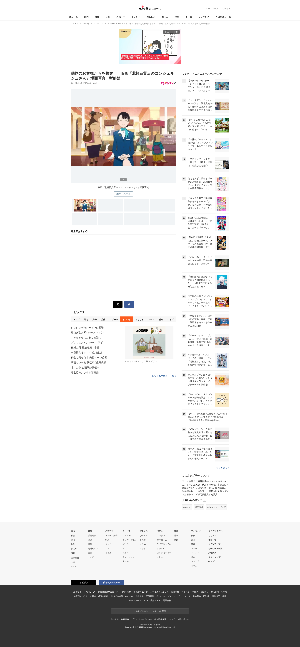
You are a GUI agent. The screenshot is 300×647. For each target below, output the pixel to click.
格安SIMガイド (80, 596)
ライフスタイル (164, 544)
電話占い (205, 592)
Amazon (187, 507)
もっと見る (221, 467)
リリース (212, 535)
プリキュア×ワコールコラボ (87, 342)
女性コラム (162, 540)
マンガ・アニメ (129, 540)
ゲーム (125, 544)
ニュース (73, 16)
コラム (165, 16)
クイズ (188, 16)
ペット (143, 548)
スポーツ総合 (111, 535)
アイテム (185, 592)
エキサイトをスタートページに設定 (150, 611)
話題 (176, 540)
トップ (76, 319)
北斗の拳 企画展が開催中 (85, 367)
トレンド (136, 16)
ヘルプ (211, 561)
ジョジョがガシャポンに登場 (87, 327)
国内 (86, 16)
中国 (73, 562)
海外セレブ (93, 548)
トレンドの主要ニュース (162, 376)
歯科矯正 (216, 596)
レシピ (177, 596)
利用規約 (125, 619)
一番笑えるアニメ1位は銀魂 (86, 352)
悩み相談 (139, 596)
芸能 (108, 16)
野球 (107, 540)
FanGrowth (125, 592)
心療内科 (175, 592)
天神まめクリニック (159, 592)
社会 (73, 535)
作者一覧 (212, 540)
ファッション (128, 557)
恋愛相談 (150, 596)
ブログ (195, 592)
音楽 (90, 544)
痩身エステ (155, 600)
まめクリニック (141, 592)
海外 (97, 16)
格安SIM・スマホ (219, 592)
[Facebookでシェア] (129, 304)
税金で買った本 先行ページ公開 (89, 357)
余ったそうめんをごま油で (86, 337)
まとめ (74, 548)
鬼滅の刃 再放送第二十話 (85, 347)
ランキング (203, 16)
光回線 (93, 596)
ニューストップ (211, 8)
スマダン (161, 535)
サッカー (109, 544)
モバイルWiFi (117, 596)
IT (123, 548)
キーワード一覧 (215, 548)
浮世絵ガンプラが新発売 (85, 372)
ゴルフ (108, 548)
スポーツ (120, 16)
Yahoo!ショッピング (216, 507)
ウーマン (167, 596)
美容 (224, 596)
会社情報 (115, 619)
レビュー (126, 535)
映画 (90, 540)
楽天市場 (199, 507)
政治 (73, 544)
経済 (73, 540)
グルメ (125, 552)
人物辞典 (212, 552)
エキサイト (225, 8)
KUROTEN (90, 592)
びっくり (144, 535)
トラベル (161, 548)
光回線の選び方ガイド (108, 592)
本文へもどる (123, 193)
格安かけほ (103, 596)
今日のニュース (223, 16)
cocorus (129, 596)
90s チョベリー (164, 552)
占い (159, 596)
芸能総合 (92, 535)
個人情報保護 (160, 619)
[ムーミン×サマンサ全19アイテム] (149, 342)
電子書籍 (167, 600)
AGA (146, 600)
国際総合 (75, 557)
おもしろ (151, 16)
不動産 (206, 596)
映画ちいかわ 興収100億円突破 (88, 362)
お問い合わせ (183, 619)
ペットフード (135, 600)
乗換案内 (197, 596)
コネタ (143, 540)
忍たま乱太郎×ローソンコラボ (88, 332)
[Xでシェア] (117, 304)
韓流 (90, 552)
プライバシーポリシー (142, 619)
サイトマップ (214, 557)
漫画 (177, 16)
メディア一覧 (214, 544)
